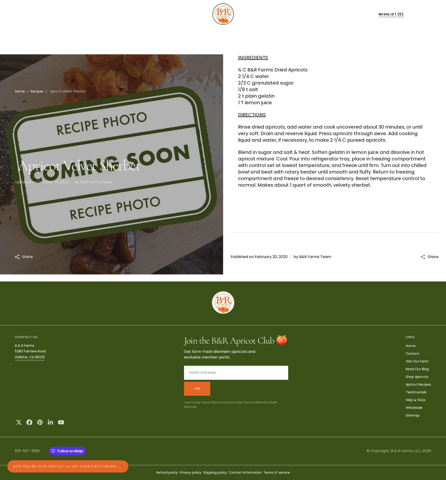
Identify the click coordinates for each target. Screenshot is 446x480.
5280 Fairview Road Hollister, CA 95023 (30, 354)
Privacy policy (190, 472)
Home (20, 91)
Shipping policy (215, 472)
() (391, 14)
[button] (329, 14)
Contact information (245, 472)
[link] (223, 303)
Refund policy (167, 472)
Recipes (37, 91)
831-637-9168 (27, 451)
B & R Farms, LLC (405, 451)
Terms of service (276, 472)
